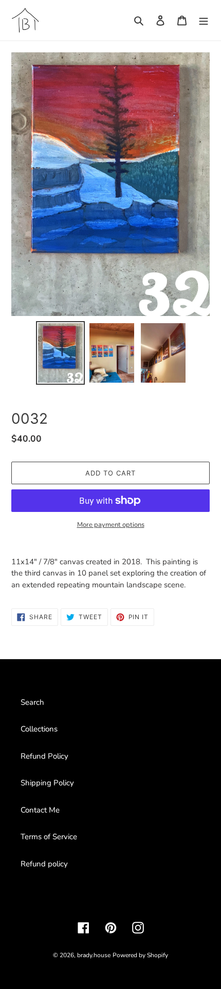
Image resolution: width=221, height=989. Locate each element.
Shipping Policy (47, 783)
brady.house (93, 955)
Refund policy (44, 864)
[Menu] (203, 20)
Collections (39, 729)
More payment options (110, 524)
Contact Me (40, 810)
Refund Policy (44, 756)
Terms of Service (49, 837)
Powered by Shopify (140, 955)
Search (32, 702)
